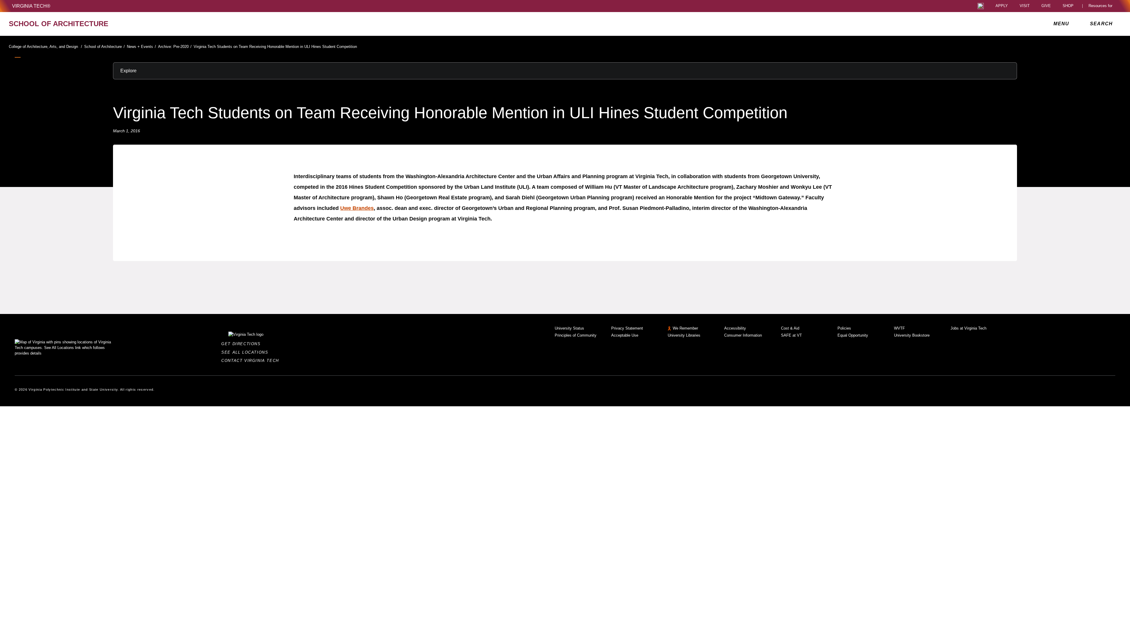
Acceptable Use (624, 335)
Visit (1025, 6)
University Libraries (684, 335)
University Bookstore (912, 335)
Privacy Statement (627, 328)
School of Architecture (104, 46)
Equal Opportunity (852, 335)
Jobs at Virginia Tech (968, 328)
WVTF (899, 328)
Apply (1002, 6)
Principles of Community (575, 335)
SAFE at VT (791, 335)
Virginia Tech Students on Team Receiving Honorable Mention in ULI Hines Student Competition (275, 46)
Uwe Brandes (357, 208)
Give (1046, 6)
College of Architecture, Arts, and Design (45, 46)
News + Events (141, 46)
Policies (844, 328)
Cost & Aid (790, 328)
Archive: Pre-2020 (175, 46)
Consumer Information (743, 335)
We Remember (685, 328)
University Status (569, 328)
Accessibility (735, 328)
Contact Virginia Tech (251, 360)
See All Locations (246, 352)
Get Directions (242, 344)
